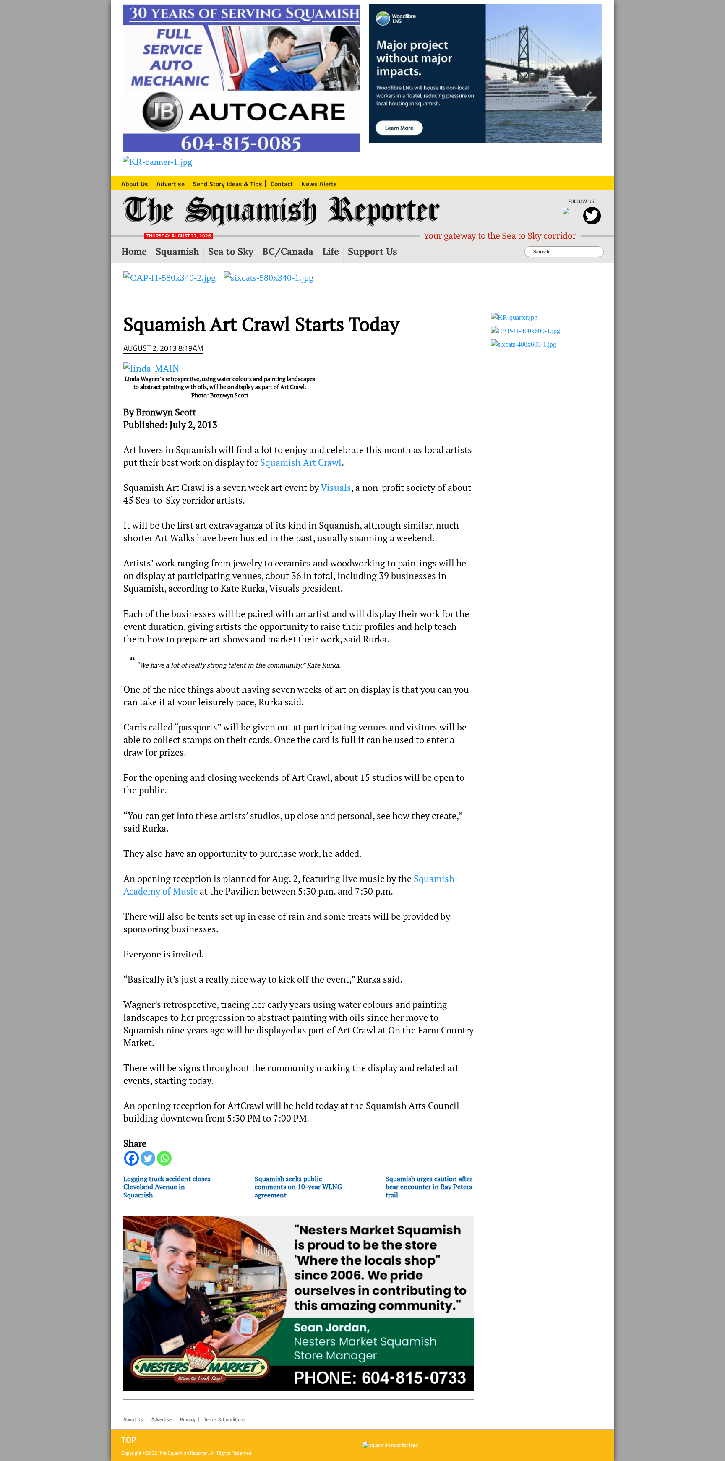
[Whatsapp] (164, 1158)
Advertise (161, 1419)
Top (128, 1439)
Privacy (188, 1419)
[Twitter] (148, 1158)
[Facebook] (131, 1158)
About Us (133, 1419)
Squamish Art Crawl (301, 462)
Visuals (336, 487)
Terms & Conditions (225, 1419)
